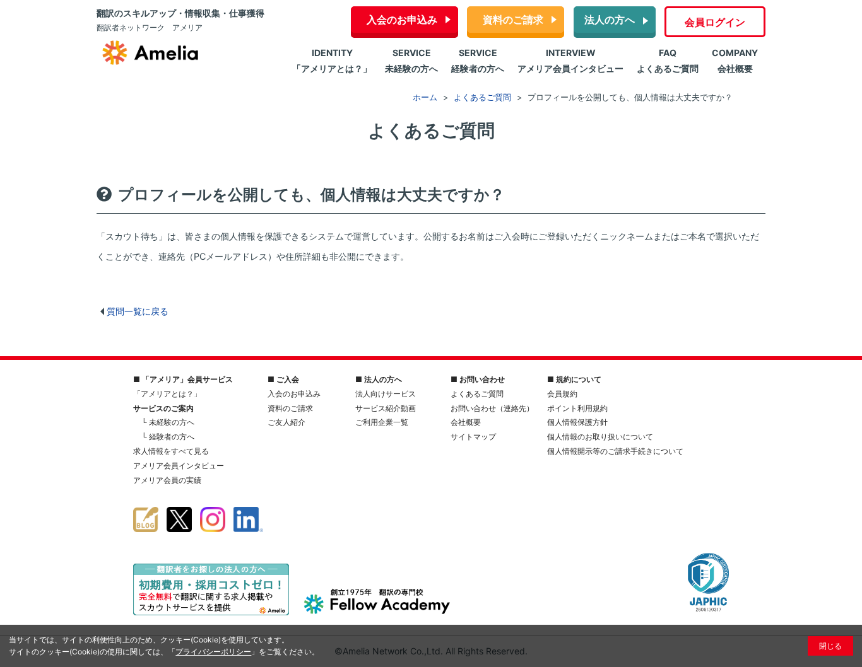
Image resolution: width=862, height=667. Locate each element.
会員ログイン (715, 22)
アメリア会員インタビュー (178, 465)
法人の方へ (609, 19)
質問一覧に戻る (137, 311)
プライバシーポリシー (213, 651)
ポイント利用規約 (577, 408)
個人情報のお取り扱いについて (600, 436)
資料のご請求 (513, 19)
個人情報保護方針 (577, 422)
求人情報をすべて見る (171, 451)
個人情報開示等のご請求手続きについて (615, 451)
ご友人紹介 (286, 422)
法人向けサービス (385, 393)
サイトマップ (473, 436)
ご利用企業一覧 (381, 422)
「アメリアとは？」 (167, 393)
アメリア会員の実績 (167, 480)
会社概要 (466, 422)
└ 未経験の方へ (167, 422)
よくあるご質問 (477, 393)
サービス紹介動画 (385, 408)
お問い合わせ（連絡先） (492, 408)
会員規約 (562, 393)
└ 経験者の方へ (167, 436)
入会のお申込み (402, 19)
